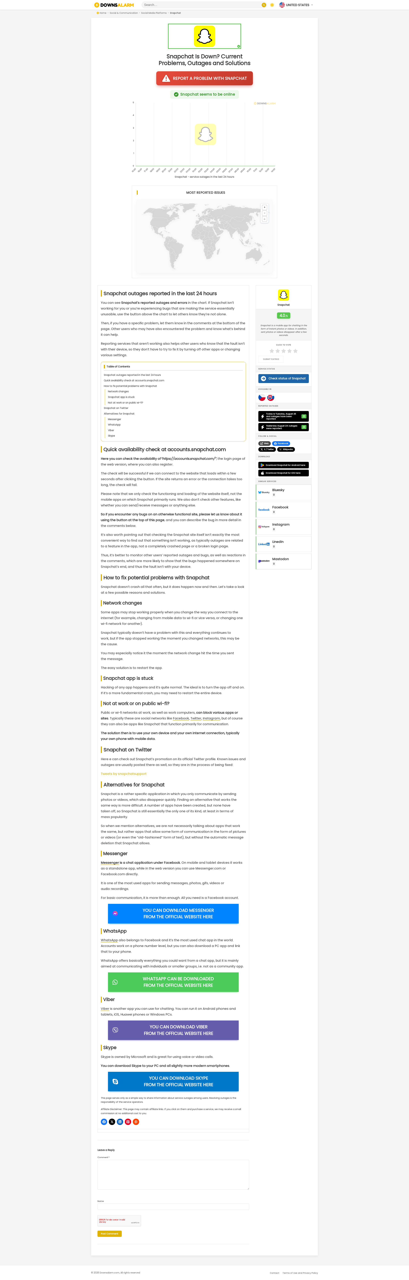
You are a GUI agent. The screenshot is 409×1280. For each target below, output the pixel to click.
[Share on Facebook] (104, 1122)
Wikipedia (288, 449)
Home (103, 13)
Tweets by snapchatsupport (124, 774)
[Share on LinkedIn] (120, 1122)
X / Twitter (269, 449)
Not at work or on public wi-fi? (125, 402)
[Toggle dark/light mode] (272, 5)
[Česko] (262, 397)
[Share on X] (112, 1122)
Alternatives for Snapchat (119, 413)
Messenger (114, 419)
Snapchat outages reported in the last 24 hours (132, 375)
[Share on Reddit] (136, 1122)
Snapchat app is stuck (121, 397)
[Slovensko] (270, 397)
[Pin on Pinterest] (128, 1122)
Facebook (181, 718)
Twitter (195, 718)
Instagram (211, 718)
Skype (111, 435)
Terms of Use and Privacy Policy (300, 1273)
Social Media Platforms (154, 13)
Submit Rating (271, 359)
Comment (103, 1157)
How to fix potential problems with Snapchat (130, 386)
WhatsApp (114, 424)
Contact (274, 1273)
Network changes (118, 391)
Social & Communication (124, 13)
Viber (111, 430)
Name (100, 1201)
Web (266, 443)
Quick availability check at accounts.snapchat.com (134, 380)
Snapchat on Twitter (116, 408)
